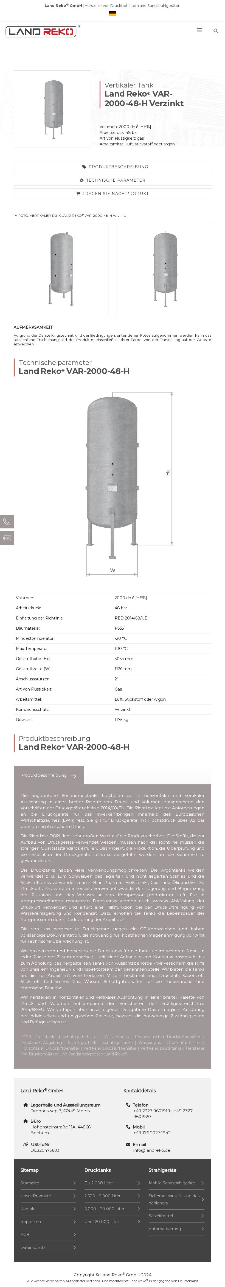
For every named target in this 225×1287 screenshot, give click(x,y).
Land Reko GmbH (120, 1274)
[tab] (49, 775)
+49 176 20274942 (152, 1132)
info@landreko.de (151, 1150)
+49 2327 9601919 (151, 1110)
